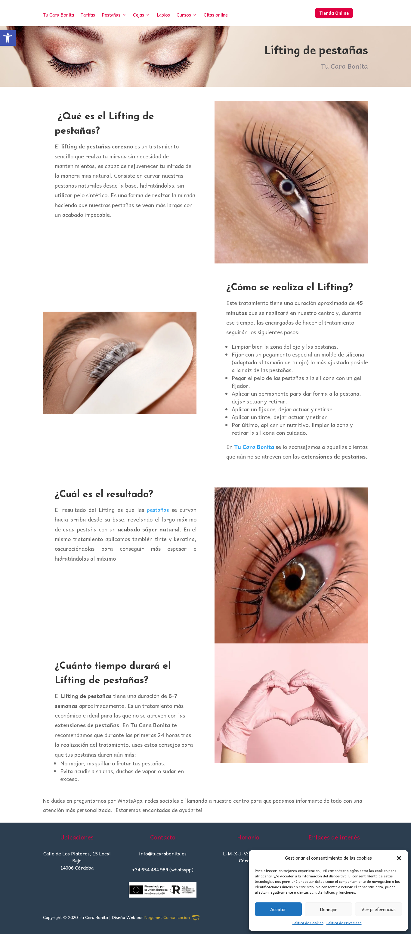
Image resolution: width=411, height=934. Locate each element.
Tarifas (88, 15)
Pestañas (111, 15)
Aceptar (278, 909)
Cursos (184, 15)
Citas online (216, 15)
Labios (163, 15)
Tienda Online (334, 13)
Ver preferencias (378, 909)
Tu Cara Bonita (58, 15)
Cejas (138, 15)
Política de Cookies (307, 923)
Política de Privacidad (344, 923)
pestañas (158, 509)
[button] (8, 38)
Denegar (328, 909)
